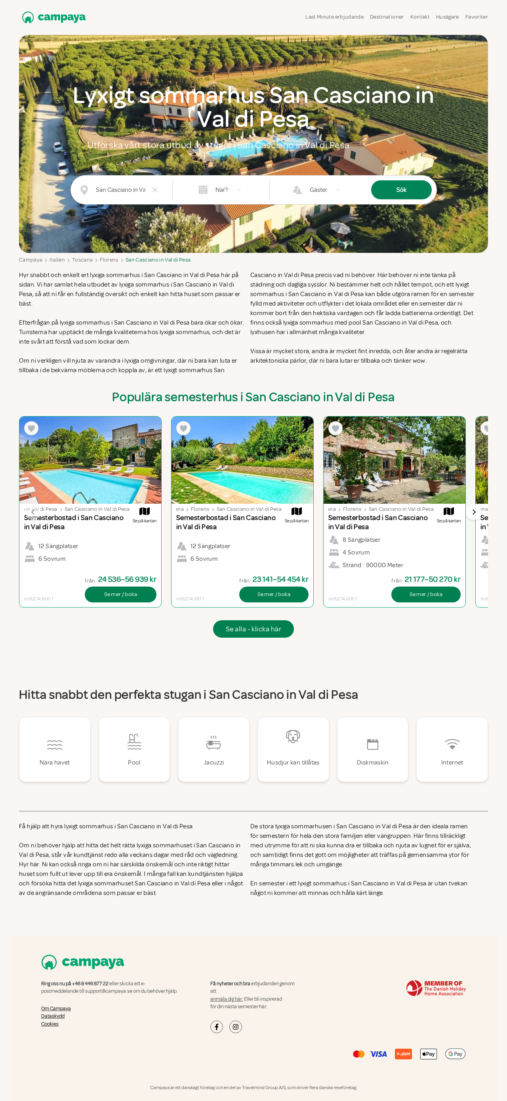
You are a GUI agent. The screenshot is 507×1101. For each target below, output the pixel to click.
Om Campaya (56, 1008)
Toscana (82, 259)
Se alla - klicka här (253, 629)
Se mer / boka (120, 594)
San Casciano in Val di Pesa (158, 259)
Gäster (318, 190)
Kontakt (420, 16)
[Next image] (474, 512)
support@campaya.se (108, 991)
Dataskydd (53, 1016)
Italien (57, 259)
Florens (109, 259)
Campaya (30, 259)
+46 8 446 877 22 (90, 984)
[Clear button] (155, 190)
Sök (401, 190)
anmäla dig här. (226, 999)
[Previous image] (33, 512)
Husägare (447, 16)
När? (221, 190)
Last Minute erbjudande (334, 16)
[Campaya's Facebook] (216, 1027)
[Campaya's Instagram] (235, 1027)
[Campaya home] (52, 17)
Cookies (50, 1024)
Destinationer (387, 16)
